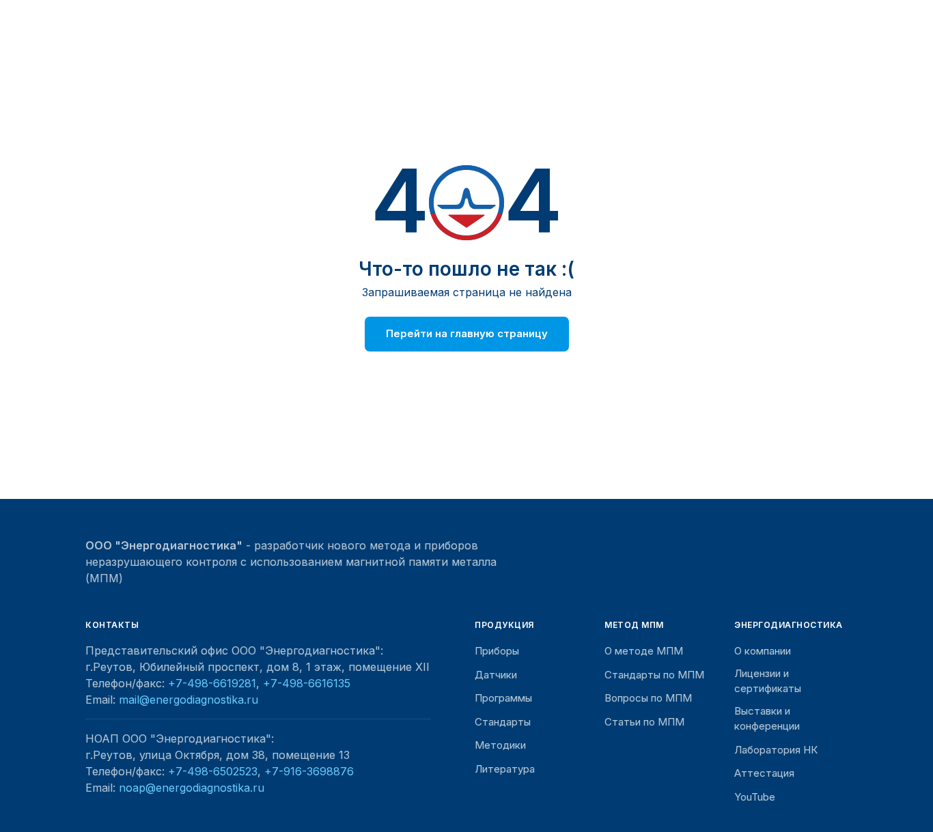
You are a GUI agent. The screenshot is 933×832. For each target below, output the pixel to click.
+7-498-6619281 (212, 683)
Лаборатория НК (776, 749)
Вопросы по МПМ (648, 697)
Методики (500, 744)
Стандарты (503, 721)
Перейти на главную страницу (467, 333)
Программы (503, 697)
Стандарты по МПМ (654, 674)
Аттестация (764, 772)
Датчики (496, 674)
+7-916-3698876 (309, 771)
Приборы (497, 650)
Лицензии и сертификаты (767, 681)
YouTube (754, 796)
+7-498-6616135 (306, 683)
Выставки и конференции (767, 718)
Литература (505, 768)
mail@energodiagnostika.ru (188, 699)
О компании (762, 650)
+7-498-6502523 (212, 771)
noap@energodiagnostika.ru (191, 787)
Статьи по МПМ (644, 721)
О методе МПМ (643, 650)
